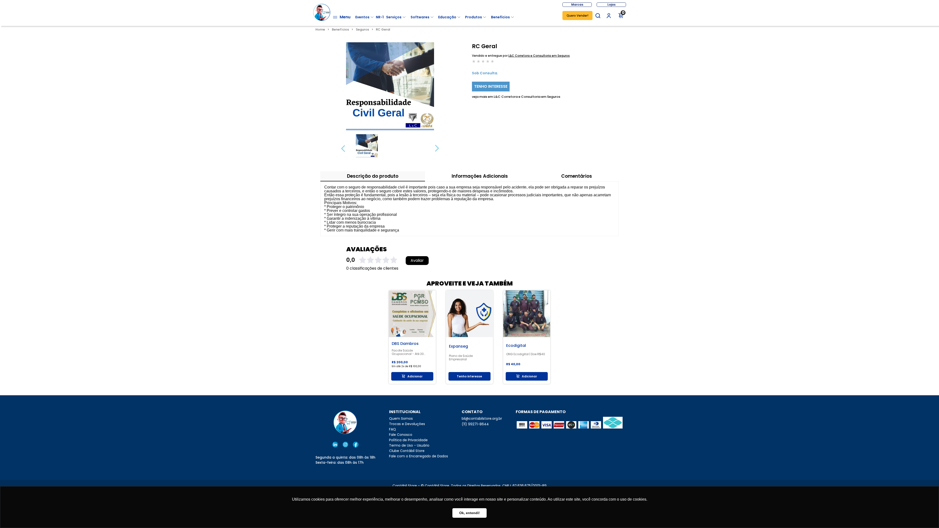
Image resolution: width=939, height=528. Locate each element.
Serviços (394, 17)
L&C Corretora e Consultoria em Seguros (539, 56)
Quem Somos (401, 418)
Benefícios (500, 17)
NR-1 (380, 17)
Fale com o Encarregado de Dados (418, 456)
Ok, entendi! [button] (469, 513)
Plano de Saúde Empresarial (461, 357)
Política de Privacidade (408, 440)
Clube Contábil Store (407, 450)
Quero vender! (577, 15)
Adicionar (415, 376)
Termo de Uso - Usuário (409, 445)
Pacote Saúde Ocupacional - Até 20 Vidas (408, 352)
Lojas (611, 4)
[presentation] (343, 148)
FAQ (392, 429)
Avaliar (417, 261)
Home (320, 29)
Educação (447, 17)
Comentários (576, 176)
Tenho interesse (490, 86)
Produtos (473, 17)
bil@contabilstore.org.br (482, 418)
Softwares (420, 17)
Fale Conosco (400, 434)
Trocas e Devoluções (407, 423)
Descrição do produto (372, 176)
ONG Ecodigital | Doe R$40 (525, 354)
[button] (597, 15)
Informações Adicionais (480, 176)
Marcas (577, 4)
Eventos (362, 17)
